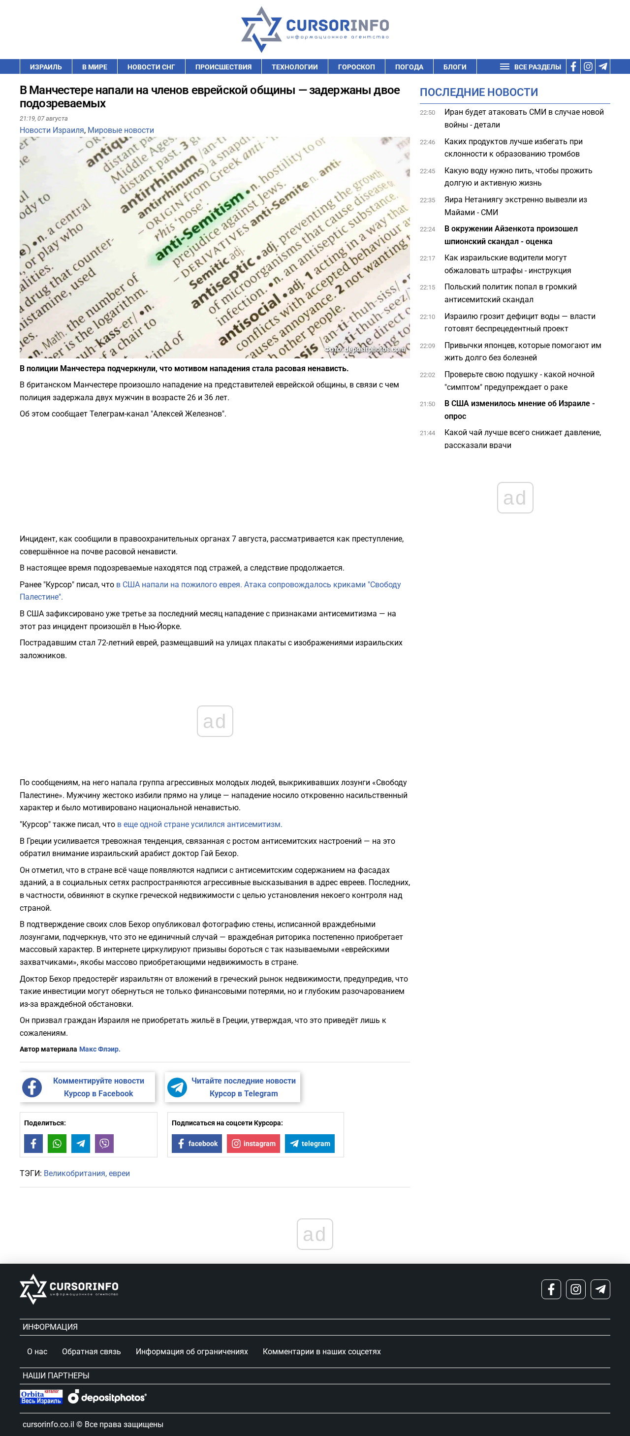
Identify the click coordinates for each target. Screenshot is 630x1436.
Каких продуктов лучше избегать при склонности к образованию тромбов (513, 147)
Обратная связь (91, 1351)
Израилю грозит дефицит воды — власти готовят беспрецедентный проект (520, 323)
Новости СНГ (151, 67)
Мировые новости (121, 130)
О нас (37, 1351)
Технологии (295, 67)
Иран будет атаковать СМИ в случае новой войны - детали (524, 118)
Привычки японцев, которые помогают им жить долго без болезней (522, 352)
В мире (94, 67)
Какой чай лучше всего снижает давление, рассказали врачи (522, 439)
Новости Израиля (52, 130)
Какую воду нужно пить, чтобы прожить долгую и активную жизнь (518, 177)
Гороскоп (356, 67)
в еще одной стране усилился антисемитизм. (199, 824)
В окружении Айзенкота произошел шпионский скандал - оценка (511, 235)
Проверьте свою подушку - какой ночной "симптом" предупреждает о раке (519, 381)
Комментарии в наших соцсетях (322, 1351)
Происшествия (223, 67)
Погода (409, 67)
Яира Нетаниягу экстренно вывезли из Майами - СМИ (515, 206)
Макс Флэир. (100, 1049)
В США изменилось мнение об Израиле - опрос (519, 410)
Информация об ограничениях (192, 1351)
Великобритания (74, 1173)
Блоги (455, 67)
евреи (119, 1173)
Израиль (46, 67)
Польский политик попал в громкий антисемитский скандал (510, 293)
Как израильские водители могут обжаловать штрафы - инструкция (507, 264)
